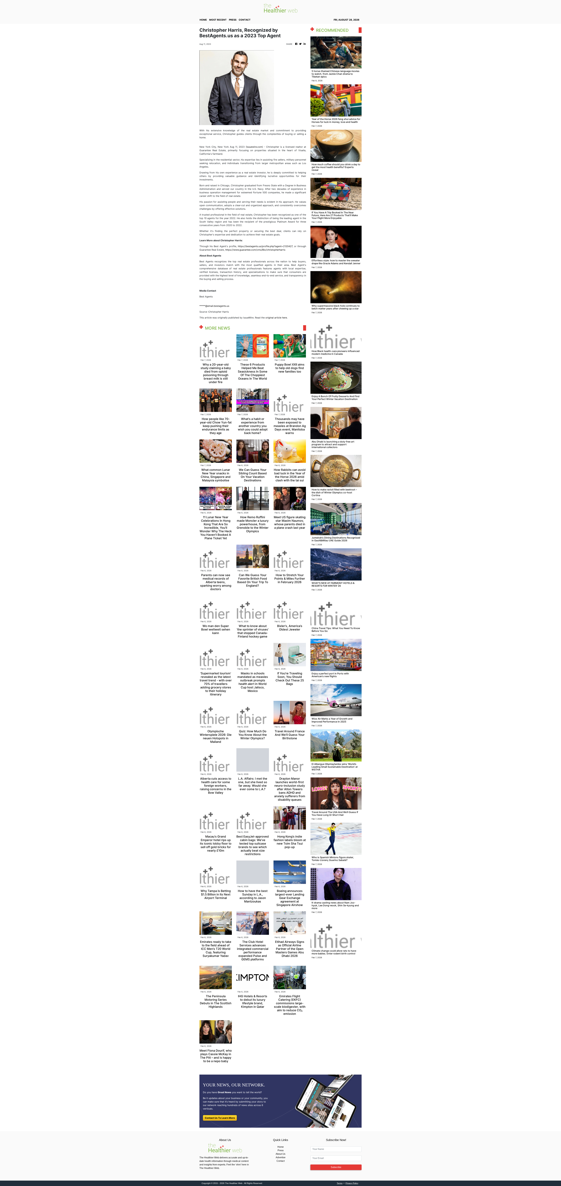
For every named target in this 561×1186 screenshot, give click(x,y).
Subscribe (336, 1167)
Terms (339, 1183)
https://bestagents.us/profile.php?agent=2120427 (265, 246)
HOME (203, 19)
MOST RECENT (218, 19)
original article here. (276, 317)
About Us (280, 1154)
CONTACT (245, 19)
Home (280, 1147)
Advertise (280, 1157)
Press (281, 1150)
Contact (281, 1161)
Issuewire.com (254, 146)
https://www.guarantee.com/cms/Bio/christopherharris (255, 249)
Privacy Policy (352, 1183)
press (232, 19)
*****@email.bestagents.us (214, 305)
